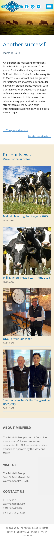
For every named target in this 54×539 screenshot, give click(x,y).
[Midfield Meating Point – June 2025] (27, 195)
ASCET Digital (30, 531)
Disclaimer (27, 535)
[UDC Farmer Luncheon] (27, 317)
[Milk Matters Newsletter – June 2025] (27, 256)
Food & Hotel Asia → (39, 136)
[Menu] (49, 6)
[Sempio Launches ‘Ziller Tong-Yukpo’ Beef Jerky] (27, 380)
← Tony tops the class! (15, 130)
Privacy (43, 531)
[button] (26, 6)
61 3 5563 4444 (17, 513)
